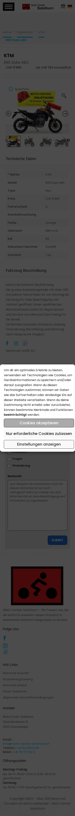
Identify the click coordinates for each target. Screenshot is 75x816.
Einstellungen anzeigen (39, 444)
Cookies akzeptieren (39, 423)
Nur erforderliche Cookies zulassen (39, 433)
